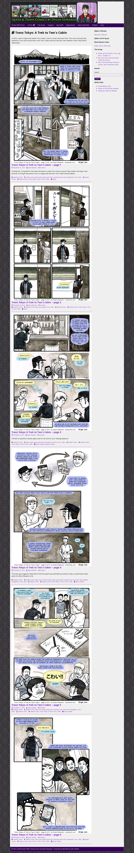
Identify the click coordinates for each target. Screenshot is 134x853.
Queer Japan (33, 442)
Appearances (70, 25)
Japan (44, 177)
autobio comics (30, 177)
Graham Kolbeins (45, 444)
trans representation (82, 580)
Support (51, 25)
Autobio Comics (18, 177)
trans (61, 710)
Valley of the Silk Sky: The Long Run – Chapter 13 (109, 54)
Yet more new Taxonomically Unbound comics (108, 59)
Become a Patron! (100, 35)
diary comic (38, 177)
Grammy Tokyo (47, 580)
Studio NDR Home (18, 25)
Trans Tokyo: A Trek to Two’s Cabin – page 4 (36, 568)
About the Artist (83, 25)
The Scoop (41, 25)
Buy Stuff (60, 25)
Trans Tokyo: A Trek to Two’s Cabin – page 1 (36, 165)
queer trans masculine (52, 177)
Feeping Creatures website (107, 91)
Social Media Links (104, 86)
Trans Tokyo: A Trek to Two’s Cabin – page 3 (36, 432)
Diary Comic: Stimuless (102, 46)
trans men (63, 177)
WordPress (66, 849)
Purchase (42, 168)
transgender (69, 177)
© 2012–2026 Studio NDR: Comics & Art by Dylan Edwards (32, 849)
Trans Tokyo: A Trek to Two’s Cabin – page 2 (36, 303)
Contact (94, 25)
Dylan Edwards (32, 168)
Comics (30, 25)
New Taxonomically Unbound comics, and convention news (108, 63)
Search (96, 72)
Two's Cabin (77, 177)
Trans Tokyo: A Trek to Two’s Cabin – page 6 (36, 835)
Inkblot (76, 849)
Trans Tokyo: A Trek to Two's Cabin (39, 179)
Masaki (53, 444)
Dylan (54, 179)
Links (102, 25)
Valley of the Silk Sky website (108, 88)
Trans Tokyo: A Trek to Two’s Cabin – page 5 (36, 705)
